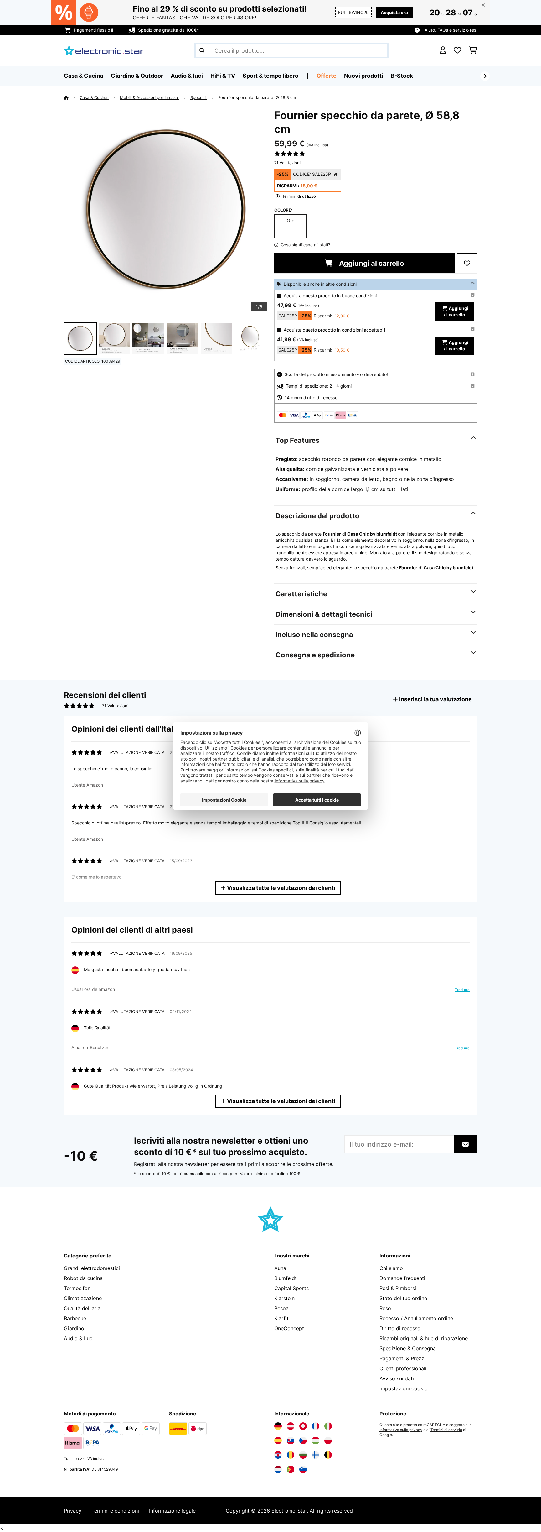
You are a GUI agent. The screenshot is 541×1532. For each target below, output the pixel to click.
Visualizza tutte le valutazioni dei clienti (280, 888)
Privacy (72, 1511)
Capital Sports (291, 1288)
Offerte (327, 75)
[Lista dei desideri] (457, 50)
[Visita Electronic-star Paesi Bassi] (278, 1469)
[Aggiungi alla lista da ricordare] (467, 263)
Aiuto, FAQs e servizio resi (451, 30)
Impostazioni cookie (403, 1388)
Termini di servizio (446, 1430)
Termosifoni (78, 1288)
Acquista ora (394, 12)
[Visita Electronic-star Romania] (290, 1455)
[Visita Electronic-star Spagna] (278, 1440)
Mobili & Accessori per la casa (149, 97)
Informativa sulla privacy (400, 1430)
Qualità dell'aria (82, 1308)
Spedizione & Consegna (407, 1348)
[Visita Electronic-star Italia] (328, 1426)
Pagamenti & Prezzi (402, 1358)
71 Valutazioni (287, 162)
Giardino (74, 1328)
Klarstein (284, 1298)
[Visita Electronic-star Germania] (278, 1426)
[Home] (72, 97)
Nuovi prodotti (363, 75)
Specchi (198, 97)
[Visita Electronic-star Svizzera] (303, 1426)
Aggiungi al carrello (370, 263)
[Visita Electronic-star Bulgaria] (303, 1455)
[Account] (443, 50)
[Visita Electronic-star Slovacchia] (290, 1440)
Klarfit (281, 1318)
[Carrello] (473, 50)
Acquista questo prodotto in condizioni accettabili (334, 329)
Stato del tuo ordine (403, 1298)
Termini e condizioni (115, 1511)
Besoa (281, 1308)
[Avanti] (485, 76)
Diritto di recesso (399, 1328)
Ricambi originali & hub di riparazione (423, 1338)
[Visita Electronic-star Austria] (290, 1426)
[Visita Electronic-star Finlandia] (315, 1455)
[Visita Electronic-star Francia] (315, 1426)
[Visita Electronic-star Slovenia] (303, 1469)
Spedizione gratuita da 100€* (168, 30)
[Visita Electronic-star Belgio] (328, 1455)
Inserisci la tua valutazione (435, 699)
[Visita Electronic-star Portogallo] (290, 1469)
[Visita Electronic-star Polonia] (328, 1440)
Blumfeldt (285, 1278)
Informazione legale (172, 1511)
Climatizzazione (83, 1298)
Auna (280, 1268)
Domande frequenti (402, 1278)
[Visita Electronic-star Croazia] (278, 1455)
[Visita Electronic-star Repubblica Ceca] (303, 1440)
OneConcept (289, 1328)
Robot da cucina (83, 1278)
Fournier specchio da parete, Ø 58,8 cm (257, 97)
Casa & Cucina (94, 97)
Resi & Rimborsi (397, 1288)
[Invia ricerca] (201, 50)
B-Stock (402, 75)
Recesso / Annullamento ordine (416, 1318)
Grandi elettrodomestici (92, 1268)
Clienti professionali (402, 1368)
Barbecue (75, 1318)
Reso (385, 1308)
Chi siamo (391, 1268)
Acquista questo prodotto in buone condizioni (330, 295)
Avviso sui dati (396, 1378)
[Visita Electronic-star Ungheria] (315, 1440)
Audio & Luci (79, 1338)
